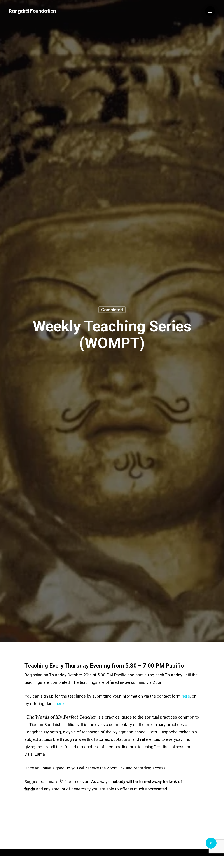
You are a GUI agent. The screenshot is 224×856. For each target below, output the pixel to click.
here (186, 696)
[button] (210, 11)
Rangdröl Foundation (32, 11)
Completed (112, 309)
